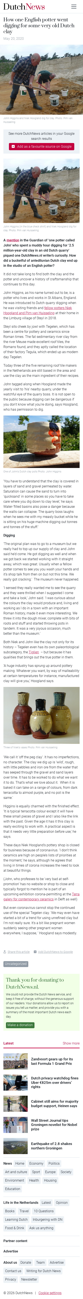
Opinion (62, 1203)
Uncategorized (16, 964)
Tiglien (34, 652)
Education (12, 1189)
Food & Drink (14, 1228)
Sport (36, 1172)
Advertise (57, 1262)
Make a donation (20, 1025)
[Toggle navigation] (74, 6)
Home (19, 1163)
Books (9, 1211)
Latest (8, 1043)
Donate (25, 1262)
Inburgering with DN (47, 1220)
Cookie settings (50, 1293)
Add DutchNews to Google (55, 952)
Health (34, 1180)
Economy (36, 1163)
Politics (54, 1163)
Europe (50, 1172)
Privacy (10, 1279)
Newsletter (29, 1279)
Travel (24, 1211)
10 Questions (44, 1211)
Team (40, 1262)
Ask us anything (41, 1228)
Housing (50, 1180)
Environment (14, 1180)
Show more (71, 1043)
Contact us (13, 1271)
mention (13, 240)
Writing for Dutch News (43, 1271)
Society (66, 1172)
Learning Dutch (16, 1220)
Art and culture (16, 1172)
